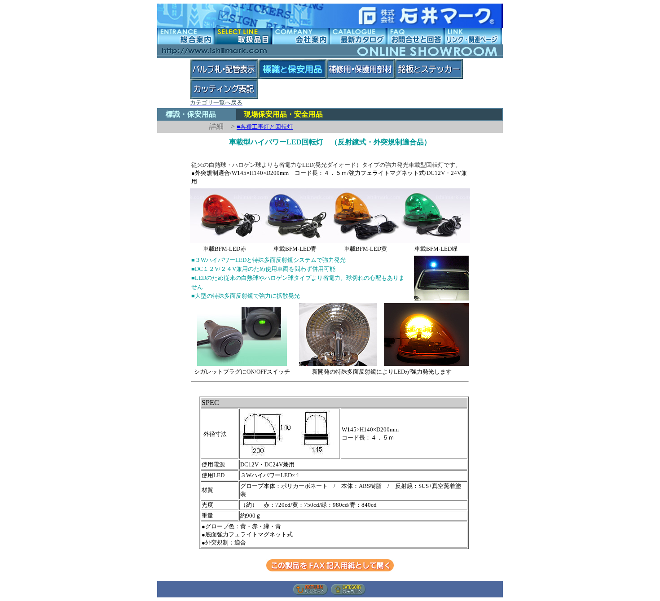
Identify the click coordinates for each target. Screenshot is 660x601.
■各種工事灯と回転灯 (265, 126)
